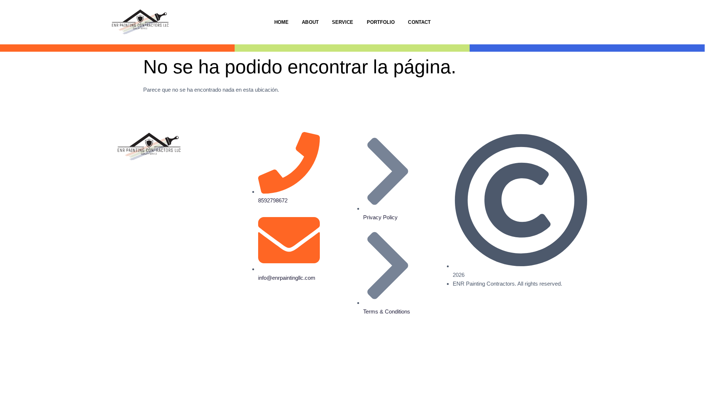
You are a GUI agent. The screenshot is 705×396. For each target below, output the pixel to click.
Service (343, 22)
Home (281, 22)
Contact (419, 22)
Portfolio (381, 22)
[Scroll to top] (4, 349)
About (310, 22)
